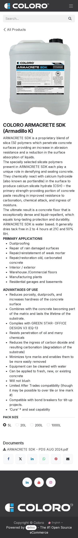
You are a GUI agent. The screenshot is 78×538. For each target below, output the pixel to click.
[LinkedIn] (32, 459)
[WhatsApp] (44, 459)
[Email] (68, 459)
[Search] (70, 18)
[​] (27, 482)
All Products (16, 30)
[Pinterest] (56, 459)
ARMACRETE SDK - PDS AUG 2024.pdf (37, 449)
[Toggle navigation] (71, 6)
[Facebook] (8, 459)
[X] (20, 459)
